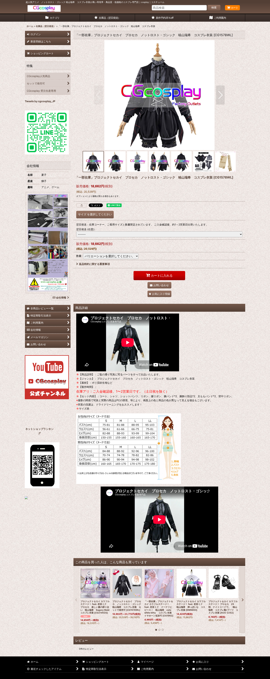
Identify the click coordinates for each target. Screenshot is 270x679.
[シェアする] (81, 205)
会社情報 (61, 297)
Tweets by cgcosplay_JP (40, 101)
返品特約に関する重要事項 (94, 263)
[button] (98, 95)
